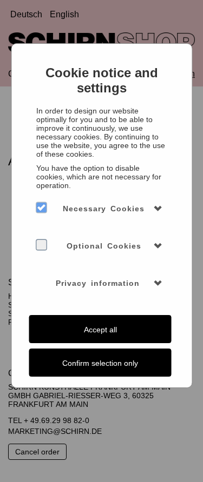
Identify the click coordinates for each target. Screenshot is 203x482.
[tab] (101, 208)
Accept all (100, 329)
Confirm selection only (100, 363)
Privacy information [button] (98, 283)
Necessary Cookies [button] (104, 208)
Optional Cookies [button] (104, 246)
